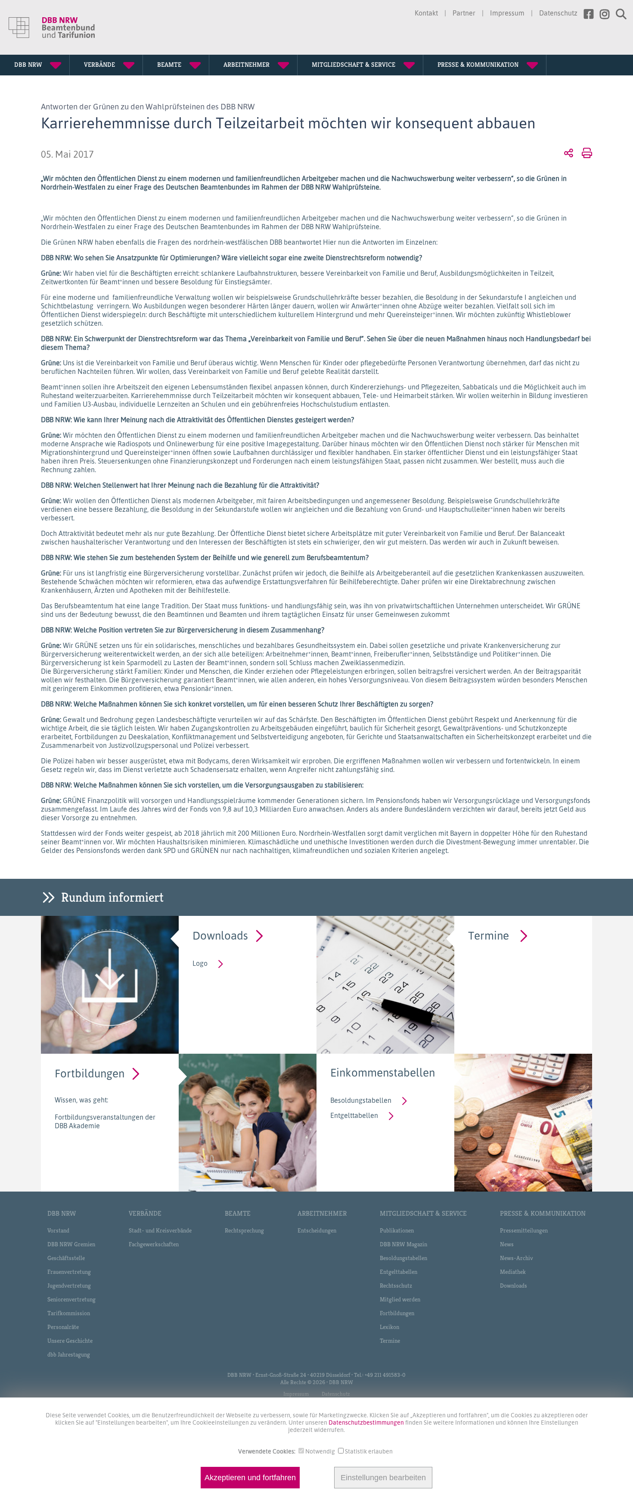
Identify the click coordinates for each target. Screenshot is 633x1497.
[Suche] (618, 14)
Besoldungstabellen (360, 1100)
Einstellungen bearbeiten (383, 1477)
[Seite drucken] (585, 152)
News (507, 1244)
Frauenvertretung (69, 1272)
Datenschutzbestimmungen (367, 1422)
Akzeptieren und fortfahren (250, 1477)
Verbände (145, 1213)
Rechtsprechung (244, 1230)
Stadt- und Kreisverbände (160, 1230)
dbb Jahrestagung (68, 1354)
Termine (488, 935)
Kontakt (426, 13)
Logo (200, 963)
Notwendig (320, 1451)
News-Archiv (516, 1258)
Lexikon (389, 1327)
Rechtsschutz (396, 1285)
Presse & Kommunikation (543, 1213)
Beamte (238, 1213)
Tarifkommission (68, 1313)
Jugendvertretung (69, 1285)
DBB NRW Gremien (71, 1244)
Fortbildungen (89, 1073)
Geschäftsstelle (66, 1258)
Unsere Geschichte (70, 1340)
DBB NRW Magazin (403, 1244)
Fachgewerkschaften (154, 1244)
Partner (464, 13)
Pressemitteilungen (524, 1230)
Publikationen (397, 1230)
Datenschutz (558, 13)
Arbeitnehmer (322, 1213)
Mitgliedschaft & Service (423, 1213)
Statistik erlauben (369, 1451)
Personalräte (63, 1327)
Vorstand (58, 1230)
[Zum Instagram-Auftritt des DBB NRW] (601, 14)
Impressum (507, 13)
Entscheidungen (317, 1230)
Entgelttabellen (354, 1115)
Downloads (220, 935)
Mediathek (513, 1272)
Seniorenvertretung (71, 1299)
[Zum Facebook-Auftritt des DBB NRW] (585, 14)
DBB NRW (61, 1213)
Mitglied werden (400, 1299)
